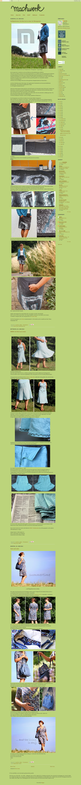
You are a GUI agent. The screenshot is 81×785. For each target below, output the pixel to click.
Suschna (22, 319)
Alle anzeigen (69, 211)
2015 (60, 115)
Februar (61, 142)
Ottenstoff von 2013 (38, 594)
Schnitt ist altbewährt (16, 624)
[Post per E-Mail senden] (30, 324)
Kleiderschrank (15, 326)
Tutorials (60, 94)
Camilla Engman (62, 225)
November (62, 120)
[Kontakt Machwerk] (63, 42)
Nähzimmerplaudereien (63, 194)
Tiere (60, 91)
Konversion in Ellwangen (63, 75)
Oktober (61, 122)
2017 (60, 112)
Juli (61, 127)
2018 (60, 110)
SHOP (28, 15)
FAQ (24, 15)
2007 (60, 156)
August (61, 125)
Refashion (61, 85)
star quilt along (61, 87)
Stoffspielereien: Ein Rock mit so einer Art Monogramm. (25, 21)
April (61, 139)
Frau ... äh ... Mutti (62, 230)
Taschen (20, 763)
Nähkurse (34, 15)
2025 (60, 101)
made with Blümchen (63, 181)
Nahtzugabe (61, 204)
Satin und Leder (14, 548)
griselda (65, 21)
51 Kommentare (25, 762)
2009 (60, 153)
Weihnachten (61, 96)
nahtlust (60, 217)
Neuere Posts (12, 766)
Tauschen (60, 90)
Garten (60, 69)
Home (12, 15)
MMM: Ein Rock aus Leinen (18, 331)
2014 (60, 117)
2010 (60, 151)
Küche (60, 76)
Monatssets (61, 82)
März (61, 140)
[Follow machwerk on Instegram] (64, 54)
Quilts (60, 84)
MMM (20, 543)
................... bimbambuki (63, 162)
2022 (60, 103)
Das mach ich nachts (62, 199)
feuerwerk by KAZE (62, 222)
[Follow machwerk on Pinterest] (64, 50)
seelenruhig (61, 235)
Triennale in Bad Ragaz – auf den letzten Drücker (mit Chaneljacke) (64, 238)
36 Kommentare (25, 324)
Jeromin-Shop (34, 316)
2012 (60, 148)
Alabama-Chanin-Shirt (30, 377)
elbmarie (60, 166)
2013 (60, 146)
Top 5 (60, 93)
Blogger (42, 782)
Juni (61, 129)
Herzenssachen (62, 171)
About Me (18, 15)
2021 (60, 105)
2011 (60, 149)
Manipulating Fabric (22, 326)
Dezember (62, 118)
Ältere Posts (52, 766)
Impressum (60, 244)
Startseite (32, 766)
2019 (60, 108)
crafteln (60, 189)
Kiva (60, 72)
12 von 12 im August (62, 163)
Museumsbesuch (41, 238)
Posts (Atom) (17, 768)
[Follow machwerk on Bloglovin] (64, 46)
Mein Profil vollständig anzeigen (64, 28)
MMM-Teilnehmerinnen (34, 528)
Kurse (60, 78)
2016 (60, 113)
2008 (60, 154)
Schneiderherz (61, 176)
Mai (61, 137)
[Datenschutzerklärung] (64, 58)
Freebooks (42, 15)
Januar (61, 144)
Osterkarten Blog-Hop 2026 (64, 182)
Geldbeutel (61, 70)
